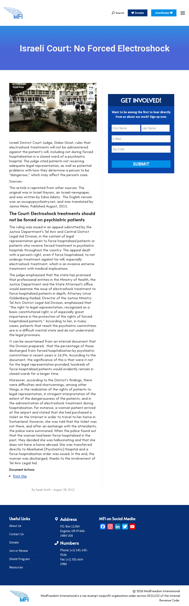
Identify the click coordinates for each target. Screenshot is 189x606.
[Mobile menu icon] (182, 13)
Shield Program (19, 559)
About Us (15, 525)
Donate (14, 542)
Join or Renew (18, 550)
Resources (16, 567)
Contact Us (16, 534)
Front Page (18, 87)
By (41, 489)
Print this (20, 476)
